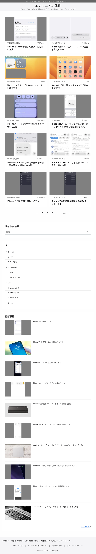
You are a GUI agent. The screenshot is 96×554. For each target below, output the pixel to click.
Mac (9, 282)
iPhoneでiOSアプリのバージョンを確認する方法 (51, 486)
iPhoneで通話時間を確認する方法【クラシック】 (70, 202)
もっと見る (85, 526)
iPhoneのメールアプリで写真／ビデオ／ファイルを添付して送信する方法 (70, 125)
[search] (87, 232)
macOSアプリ (15, 293)
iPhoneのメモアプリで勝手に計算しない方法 (49, 383)
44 (64, 213)
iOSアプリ (13, 262)
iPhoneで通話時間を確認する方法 (23, 201)
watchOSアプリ (15, 277)
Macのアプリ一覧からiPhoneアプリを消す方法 (70, 86)
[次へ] (69, 213)
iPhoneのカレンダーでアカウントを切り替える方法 (52, 424)
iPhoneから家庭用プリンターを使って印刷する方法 (52, 404)
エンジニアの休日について (37, 545)
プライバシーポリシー (75, 545)
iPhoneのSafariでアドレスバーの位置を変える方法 (70, 48)
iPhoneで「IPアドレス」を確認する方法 (48, 342)
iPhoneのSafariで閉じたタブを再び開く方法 (25, 48)
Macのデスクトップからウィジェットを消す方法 (25, 86)
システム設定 (14, 288)
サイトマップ (18, 545)
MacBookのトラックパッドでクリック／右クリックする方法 (55, 507)
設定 (11, 257)
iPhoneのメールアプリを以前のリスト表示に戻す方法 (70, 164)
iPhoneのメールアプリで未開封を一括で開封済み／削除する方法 (25, 164)
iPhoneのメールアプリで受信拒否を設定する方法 (25, 125)
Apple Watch (13, 267)
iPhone (11, 251)
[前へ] (26, 213)
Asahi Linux (14, 298)
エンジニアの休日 (48, 5)
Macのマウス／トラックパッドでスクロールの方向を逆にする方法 (58, 445)
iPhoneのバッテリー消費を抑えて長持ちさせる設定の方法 (55, 465)
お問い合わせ (57, 545)
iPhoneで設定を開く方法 (42, 321)
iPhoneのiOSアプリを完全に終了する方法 (48, 362)
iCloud (10, 303)
